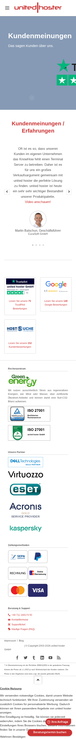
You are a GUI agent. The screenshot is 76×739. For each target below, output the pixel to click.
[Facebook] (17, 658)
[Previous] (7, 192)
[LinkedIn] (42, 658)
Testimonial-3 (32, 245)
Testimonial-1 (36, 245)
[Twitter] (25, 658)
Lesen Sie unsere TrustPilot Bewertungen (20, 305)
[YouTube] (50, 658)
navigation (7, 8)
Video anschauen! (38, 202)
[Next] (69, 192)
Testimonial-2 (40, 245)
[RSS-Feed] (59, 658)
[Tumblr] (34, 658)
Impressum (10, 640)
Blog (21, 640)
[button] (6, 736)
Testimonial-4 (43, 245)
